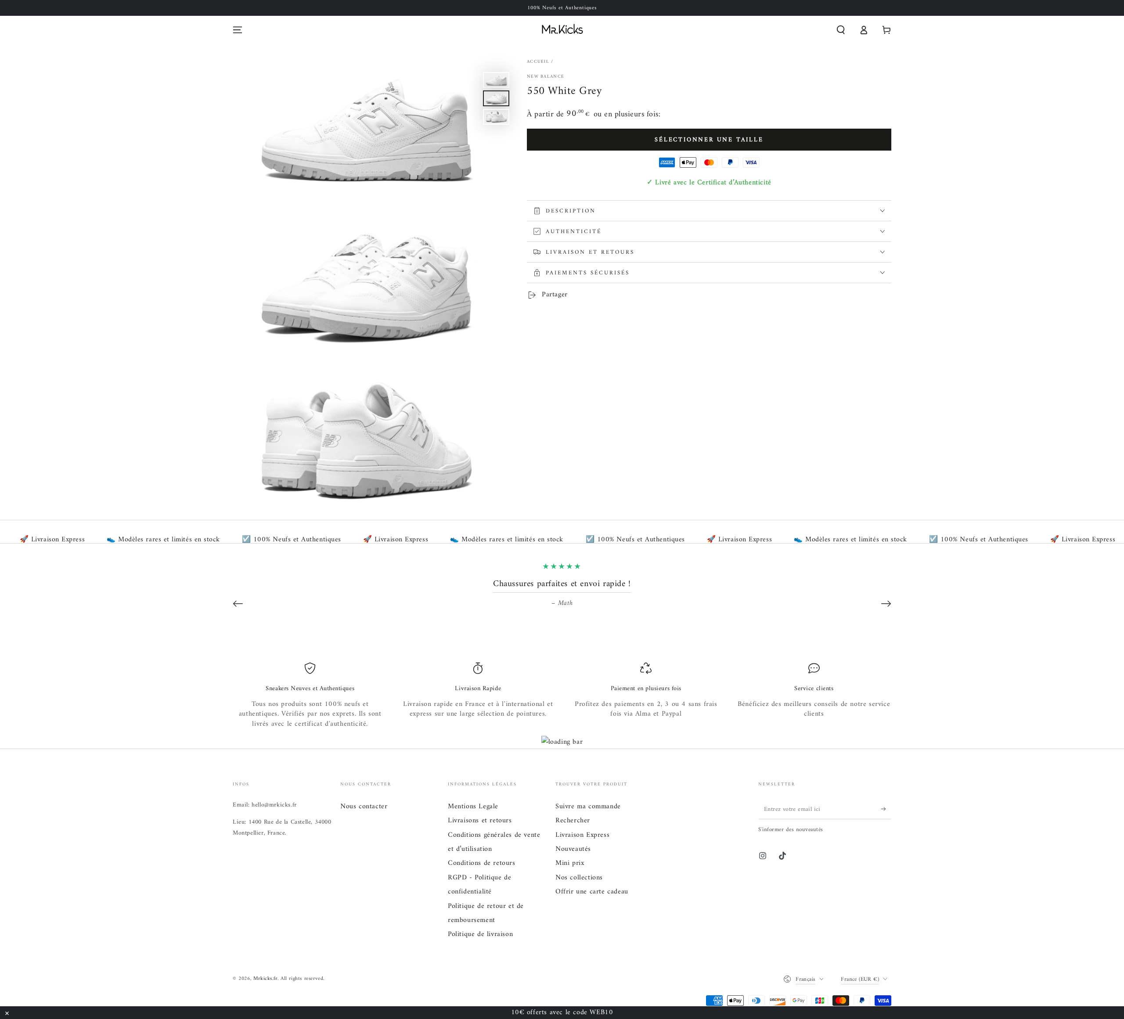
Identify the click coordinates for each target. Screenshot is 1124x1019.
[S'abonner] (886, 809)
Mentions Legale (473, 806)
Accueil (538, 61)
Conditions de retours (481, 863)
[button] (840, 30)
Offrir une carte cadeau (591, 892)
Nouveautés (573, 849)
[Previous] (238, 603)
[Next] (886, 603)
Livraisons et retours (480, 820)
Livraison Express (582, 835)
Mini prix (569, 863)
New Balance (545, 77)
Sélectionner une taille (709, 139)
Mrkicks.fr (265, 978)
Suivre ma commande (588, 806)
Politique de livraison (480, 934)
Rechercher (572, 820)
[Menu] (237, 30)
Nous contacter (363, 806)
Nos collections (579, 877)
